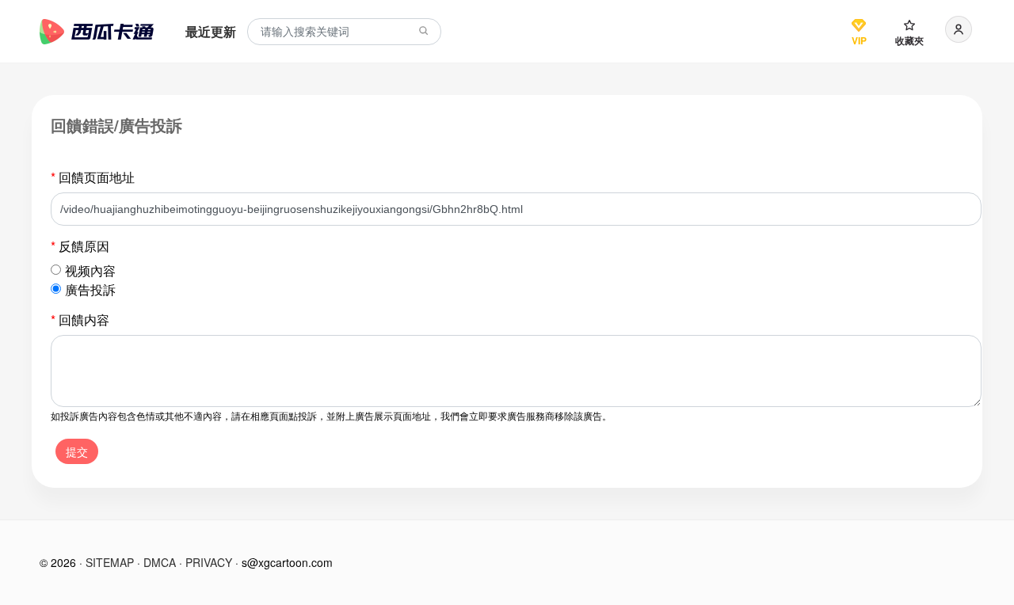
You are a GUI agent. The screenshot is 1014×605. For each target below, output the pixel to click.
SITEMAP (110, 562)
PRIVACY (208, 562)
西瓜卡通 (97, 31)
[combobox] (344, 32)
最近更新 (210, 31)
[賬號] (958, 29)
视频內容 (90, 270)
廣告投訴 (90, 289)
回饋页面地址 (93, 177)
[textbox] (344, 32)
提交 (77, 451)
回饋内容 (80, 319)
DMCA (159, 562)
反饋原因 (80, 246)
